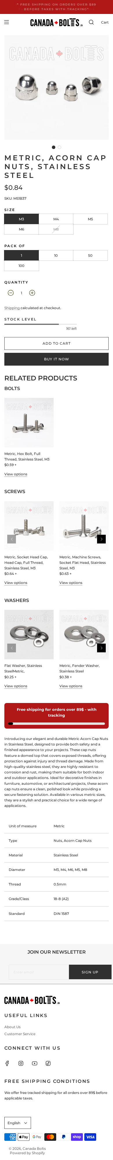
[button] (53, 147)
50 (90, 255)
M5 (90, 219)
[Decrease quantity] (10, 292)
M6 (21, 229)
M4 (56, 219)
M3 (21, 219)
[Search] (91, 22)
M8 (56, 229)
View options (15, 474)
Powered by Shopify (27, 1153)
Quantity (16, 282)
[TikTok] (51, 1063)
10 (56, 255)
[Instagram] (24, 1063)
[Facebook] (10, 1063)
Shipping (12, 308)
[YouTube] (38, 1063)
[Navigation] (6, 22)
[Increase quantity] (32, 292)
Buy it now (56, 359)
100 (21, 265)
